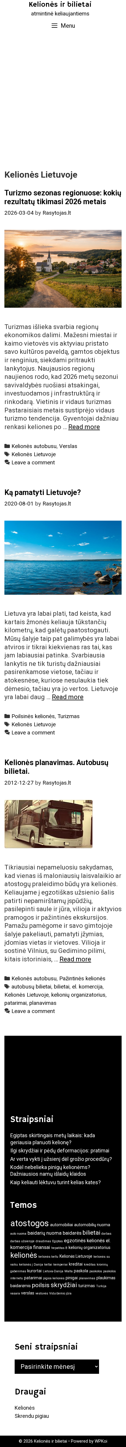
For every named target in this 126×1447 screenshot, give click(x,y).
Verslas (68, 446)
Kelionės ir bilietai (60, 4)
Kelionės (25, 1408)
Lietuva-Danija (53, 1271)
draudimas (43, 1241)
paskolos (95, 1271)
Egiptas (57, 1241)
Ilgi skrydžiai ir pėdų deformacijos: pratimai (59, 1150)
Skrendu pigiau (32, 1416)
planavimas (43, 1003)
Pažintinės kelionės (82, 978)
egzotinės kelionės (84, 1240)
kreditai (76, 1264)
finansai (41, 1247)
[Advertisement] (63, 99)
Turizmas (68, 716)
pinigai (72, 1277)
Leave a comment (33, 462)
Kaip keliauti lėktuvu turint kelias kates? (55, 1182)
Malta (68, 1271)
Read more (84, 427)
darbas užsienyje (22, 1241)
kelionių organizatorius (78, 995)
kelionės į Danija (31, 1264)
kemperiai (60, 1264)
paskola (81, 1270)
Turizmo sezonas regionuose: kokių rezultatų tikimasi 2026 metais (62, 197)
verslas (27, 1293)
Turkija (101, 1286)
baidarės (72, 1233)
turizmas (86, 1285)
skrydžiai (64, 1285)
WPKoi (101, 1441)
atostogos (29, 1223)
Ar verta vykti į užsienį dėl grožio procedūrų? (61, 1159)
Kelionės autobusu (34, 446)
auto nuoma (18, 1234)
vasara (15, 1293)
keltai (48, 1264)
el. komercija (87, 987)
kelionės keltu (48, 1257)
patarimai (15, 1003)
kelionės (23, 1255)
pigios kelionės (53, 1278)
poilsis (41, 1285)
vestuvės (41, 1293)
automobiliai (61, 1224)
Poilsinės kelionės (33, 716)
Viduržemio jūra (60, 1293)
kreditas (90, 1264)
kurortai (34, 1270)
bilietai (61, 987)
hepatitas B (59, 1248)
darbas (106, 1234)
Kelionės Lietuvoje (33, 454)
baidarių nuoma (45, 1233)
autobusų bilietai (31, 987)
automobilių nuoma (92, 1224)
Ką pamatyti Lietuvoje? (42, 492)
